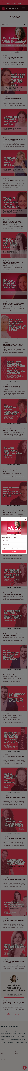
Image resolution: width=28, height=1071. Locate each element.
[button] (25, 519)
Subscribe (14, 551)
